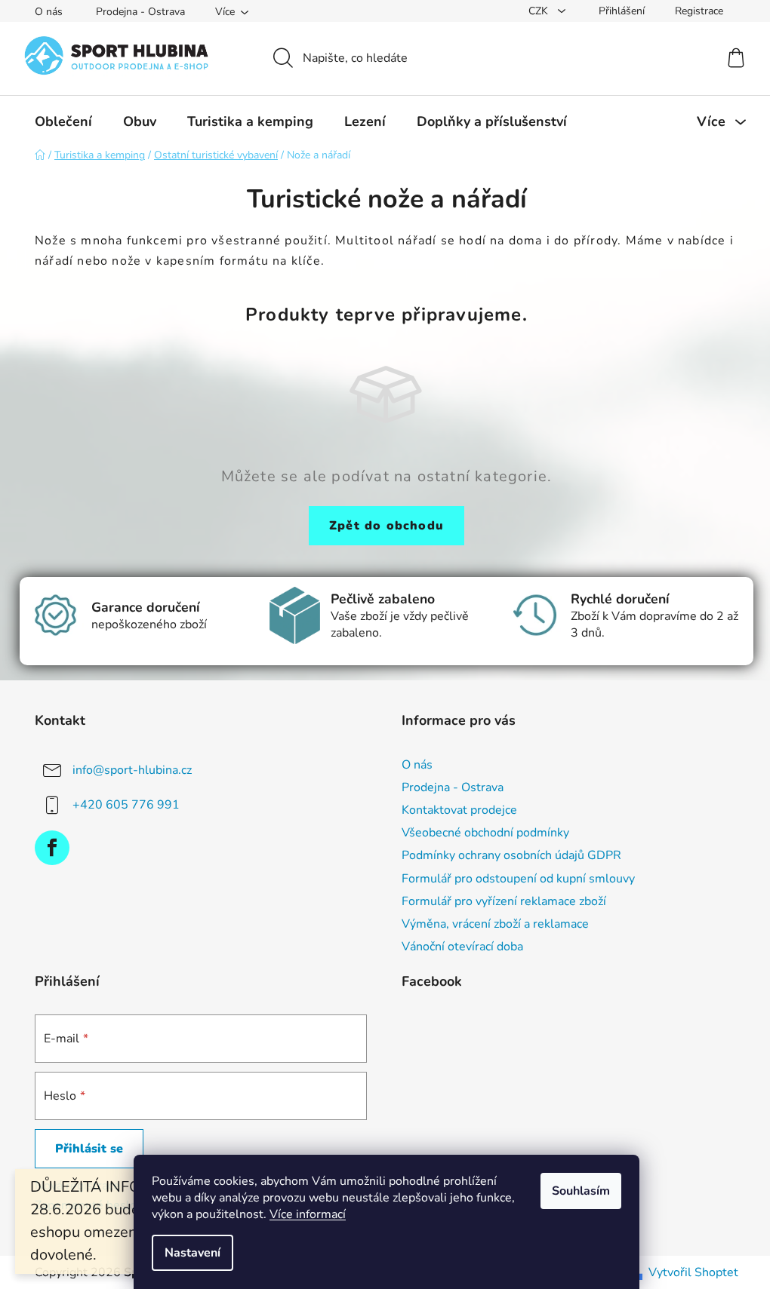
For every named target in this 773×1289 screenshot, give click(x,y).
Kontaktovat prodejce (459, 810)
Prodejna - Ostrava (140, 12)
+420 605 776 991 (126, 804)
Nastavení (192, 1252)
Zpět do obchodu (386, 525)
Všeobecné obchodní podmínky (485, 832)
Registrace (699, 11)
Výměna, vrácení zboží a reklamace (495, 924)
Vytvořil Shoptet (693, 1272)
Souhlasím (581, 1191)
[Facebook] (52, 847)
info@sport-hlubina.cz (132, 770)
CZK (539, 11)
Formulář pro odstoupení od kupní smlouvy (518, 878)
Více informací (307, 1214)
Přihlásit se (89, 1148)
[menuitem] (63, 121)
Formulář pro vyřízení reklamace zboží (504, 901)
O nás (49, 12)
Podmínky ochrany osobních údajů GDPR (511, 855)
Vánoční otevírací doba (462, 946)
